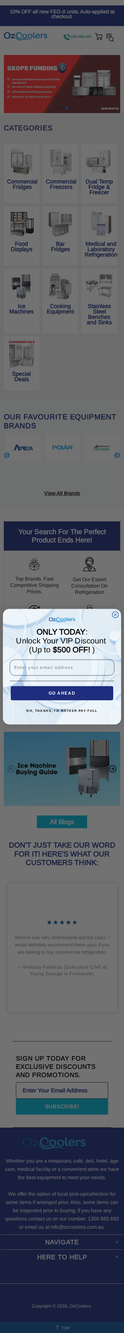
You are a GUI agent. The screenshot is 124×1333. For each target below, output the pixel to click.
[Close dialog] (115, 614)
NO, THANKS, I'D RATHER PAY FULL (61, 711)
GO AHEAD (62, 693)
